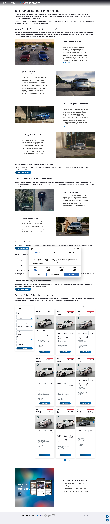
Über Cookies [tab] (72, 252)
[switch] (48, 270)
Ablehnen (38, 274)
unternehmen (102, 2)
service (95, 2)
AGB (46, 521)
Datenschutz (51, 521)
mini (72, 2)
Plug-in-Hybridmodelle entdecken (70, 126)
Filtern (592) (24, 348)
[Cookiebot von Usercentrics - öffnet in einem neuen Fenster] (74, 249)
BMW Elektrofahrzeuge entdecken (70, 62)
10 (69, 460)
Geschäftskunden (87, 2)
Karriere (57, 521)
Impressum (41, 521)
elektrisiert (78, 2)
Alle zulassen (71, 274)
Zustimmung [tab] (37, 252)
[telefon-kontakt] (107, 520)
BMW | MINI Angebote (65, 2)
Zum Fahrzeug (45, 351)
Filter (18, 308)
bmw (57, 2)
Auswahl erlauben (55, 274)
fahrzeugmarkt (50, 2)
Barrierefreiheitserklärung (65, 521)
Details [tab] (55, 252)
